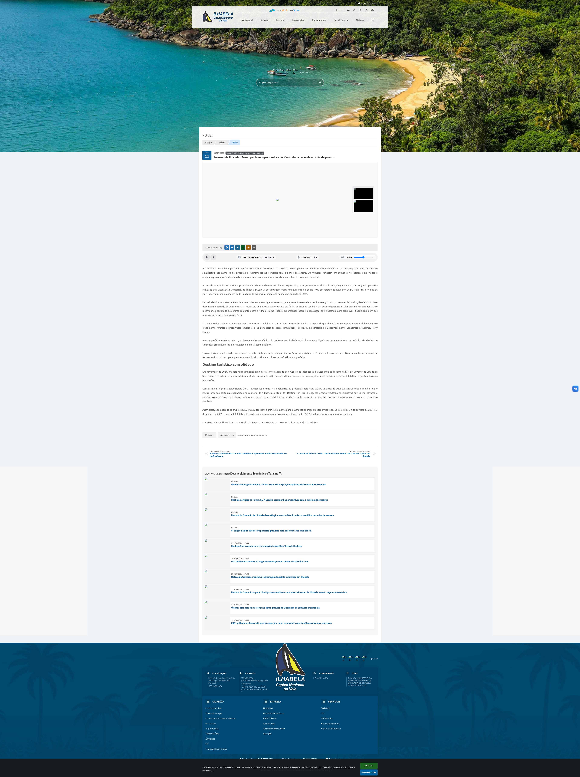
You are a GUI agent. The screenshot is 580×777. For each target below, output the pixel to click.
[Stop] (213, 257)
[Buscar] (320, 82)
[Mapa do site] (366, 10)
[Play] (207, 257)
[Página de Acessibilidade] (372, 10)
